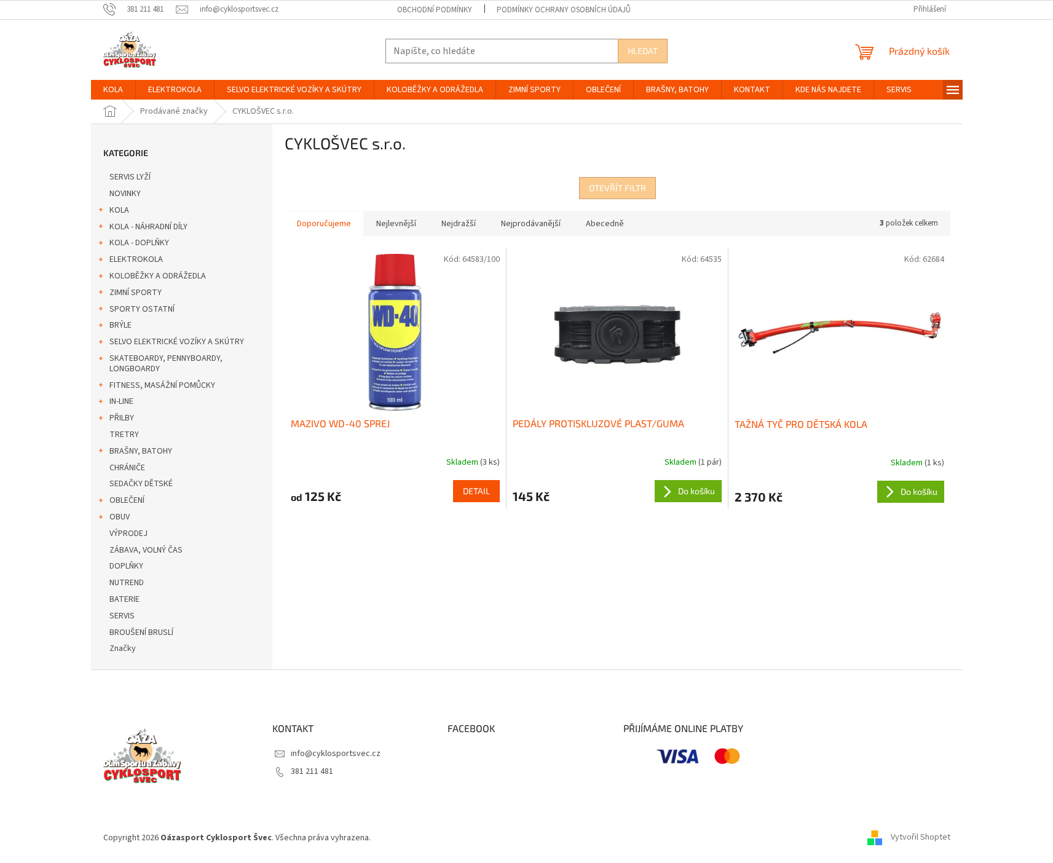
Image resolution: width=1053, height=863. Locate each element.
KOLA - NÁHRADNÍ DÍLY (148, 227)
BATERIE (124, 599)
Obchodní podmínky (434, 9)
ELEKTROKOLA (136, 259)
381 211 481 (312, 771)
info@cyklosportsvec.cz (336, 753)
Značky (122, 648)
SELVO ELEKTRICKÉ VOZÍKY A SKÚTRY (176, 342)
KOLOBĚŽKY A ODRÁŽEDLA (157, 276)
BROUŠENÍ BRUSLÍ (141, 632)
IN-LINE (121, 401)
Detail (476, 491)
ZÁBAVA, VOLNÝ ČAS (146, 550)
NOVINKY (125, 193)
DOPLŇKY (126, 566)
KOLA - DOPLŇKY (139, 243)
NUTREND (126, 583)
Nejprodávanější (531, 224)
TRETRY (124, 434)
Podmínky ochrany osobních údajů (564, 9)
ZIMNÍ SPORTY (135, 292)
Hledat (643, 50)
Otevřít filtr (617, 188)
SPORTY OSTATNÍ (142, 309)
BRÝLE (120, 325)
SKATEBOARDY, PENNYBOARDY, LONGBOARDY (166, 363)
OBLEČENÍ (126, 500)
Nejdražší (458, 224)
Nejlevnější (396, 224)
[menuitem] (113, 90)
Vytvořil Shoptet (920, 838)
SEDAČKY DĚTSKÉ (141, 484)
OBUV (119, 517)
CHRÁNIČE (127, 468)
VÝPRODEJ (128, 533)
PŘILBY (121, 418)
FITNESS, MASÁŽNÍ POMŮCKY (162, 385)
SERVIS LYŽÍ (130, 177)
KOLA (119, 210)
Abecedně (605, 224)
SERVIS (122, 616)
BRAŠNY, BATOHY (140, 451)
